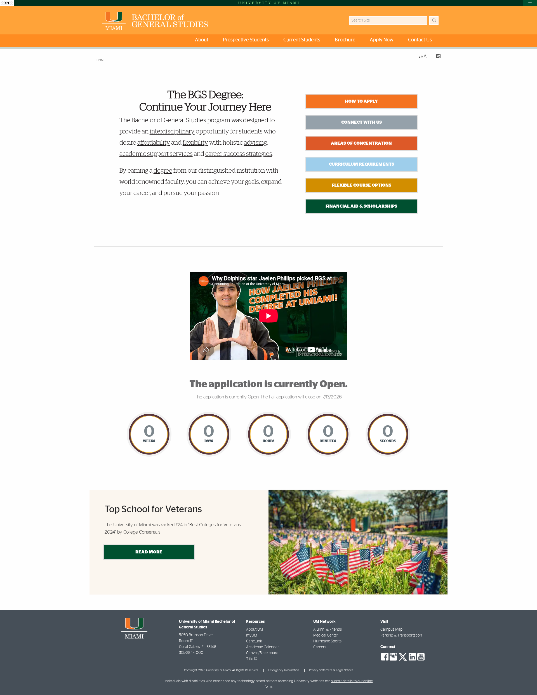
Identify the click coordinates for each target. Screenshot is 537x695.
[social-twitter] (402, 656)
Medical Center (325, 635)
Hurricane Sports (327, 641)
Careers (319, 647)
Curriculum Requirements (361, 164)
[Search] (434, 20)
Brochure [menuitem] (345, 40)
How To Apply (361, 101)
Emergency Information (283, 670)
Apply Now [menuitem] (382, 40)
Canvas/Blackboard (262, 653)
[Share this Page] (436, 57)
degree (163, 171)
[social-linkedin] (412, 657)
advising (255, 143)
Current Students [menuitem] (301, 40)
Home (100, 60)
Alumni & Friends (327, 629)
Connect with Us (361, 122)
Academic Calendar (262, 647)
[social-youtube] (421, 657)
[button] (525, 679)
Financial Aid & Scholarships (361, 206)
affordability (153, 143)
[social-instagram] (393, 657)
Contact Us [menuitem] (420, 40)
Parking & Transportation (401, 635)
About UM (254, 629)
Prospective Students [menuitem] (246, 40)
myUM (251, 635)
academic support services (156, 154)
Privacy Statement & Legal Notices (331, 670)
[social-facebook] (384, 657)
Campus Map (391, 629)
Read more (148, 552)
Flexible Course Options (361, 185)
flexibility (195, 143)
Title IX (251, 659)
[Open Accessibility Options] (7, 3)
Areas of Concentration (361, 143)
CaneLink (254, 641)
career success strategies (238, 154)
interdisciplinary (172, 131)
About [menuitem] (201, 40)
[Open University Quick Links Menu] (530, 3)
